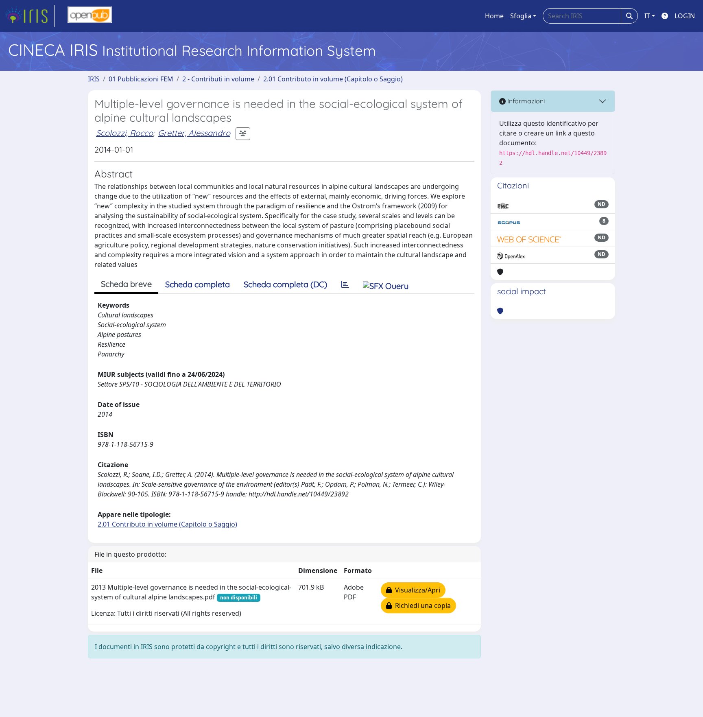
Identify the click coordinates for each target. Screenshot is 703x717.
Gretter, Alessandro (194, 133)
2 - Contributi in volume (218, 78)
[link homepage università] (89, 16)
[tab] (345, 284)
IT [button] (647, 15)
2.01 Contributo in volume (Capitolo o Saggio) (333, 78)
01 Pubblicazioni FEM (141, 78)
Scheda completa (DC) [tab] (285, 284)
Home (494, 15)
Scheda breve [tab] (126, 284)
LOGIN (685, 15)
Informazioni (525, 101)
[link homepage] (30, 16)
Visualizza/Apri (416, 590)
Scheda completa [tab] (197, 284)
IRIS (94, 78)
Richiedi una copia (421, 605)
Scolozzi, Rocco (124, 133)
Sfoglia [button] (520, 15)
